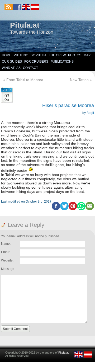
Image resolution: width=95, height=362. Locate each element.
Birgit (90, 113)
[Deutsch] (34, 9)
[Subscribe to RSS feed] (8, 7)
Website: (7, 260)
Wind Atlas (11, 68)
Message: (8, 269)
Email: (5, 252)
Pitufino (21, 55)
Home (6, 55)
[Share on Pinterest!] (73, 209)
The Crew (57, 55)
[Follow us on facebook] (17, 7)
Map (87, 55)
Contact (30, 68)
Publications (62, 61)
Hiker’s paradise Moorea (68, 105)
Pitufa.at (24, 25)
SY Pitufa (38, 55)
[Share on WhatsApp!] (81, 209)
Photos (74, 55)
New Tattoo (79, 80)
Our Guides (12, 61)
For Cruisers (36, 61)
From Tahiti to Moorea (24, 80)
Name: (6, 243)
